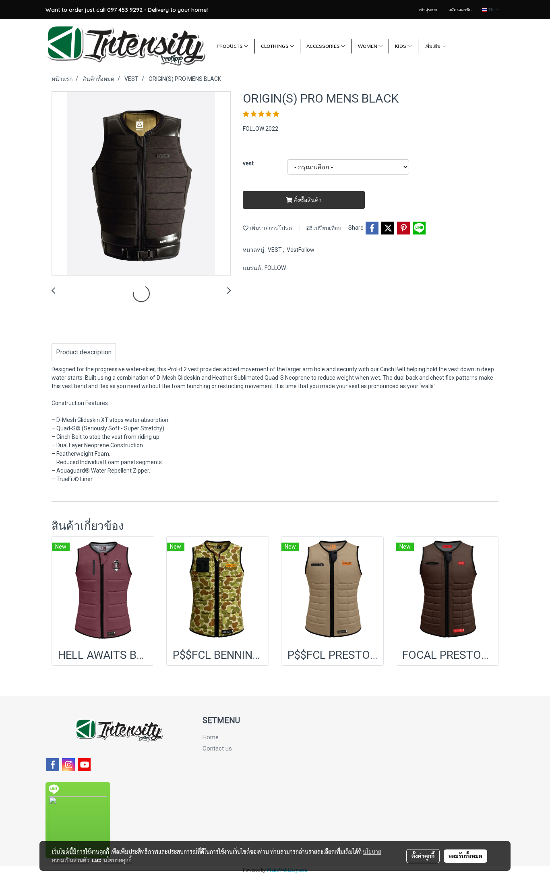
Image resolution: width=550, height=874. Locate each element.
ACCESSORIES (323, 46)
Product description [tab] (84, 352)
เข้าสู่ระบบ (428, 10)
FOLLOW (275, 268)
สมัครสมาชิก (460, 10)
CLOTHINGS (275, 46)
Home (211, 737)
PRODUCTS (230, 46)
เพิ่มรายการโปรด (270, 228)
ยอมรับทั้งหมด (465, 856)
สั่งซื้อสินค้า (307, 200)
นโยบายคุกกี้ (117, 860)
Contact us (217, 748)
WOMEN (368, 46)
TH (491, 9)
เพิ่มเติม (433, 46)
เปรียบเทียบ (326, 228)
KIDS (401, 46)
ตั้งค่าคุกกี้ (422, 856)
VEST (275, 250)
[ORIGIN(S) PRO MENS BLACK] (141, 184)
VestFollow (300, 250)
